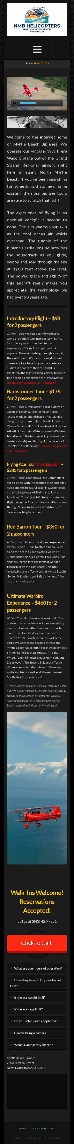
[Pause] (14, 103)
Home (23, 1128)
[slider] (40, 103)
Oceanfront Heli (42, 1128)
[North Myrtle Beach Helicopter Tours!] (37, 19)
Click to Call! (37, 942)
